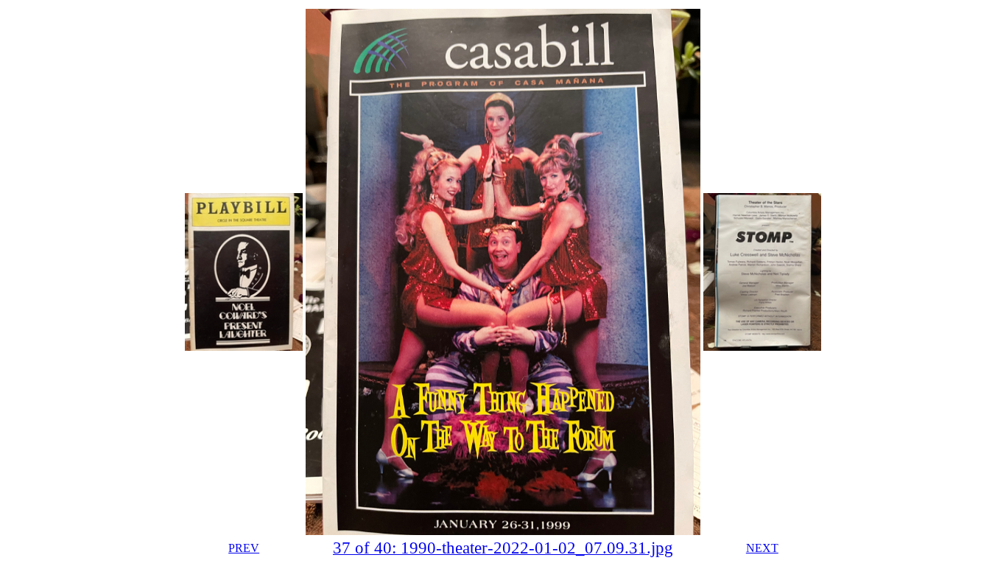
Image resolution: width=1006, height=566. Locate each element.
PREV (243, 548)
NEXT (762, 548)
